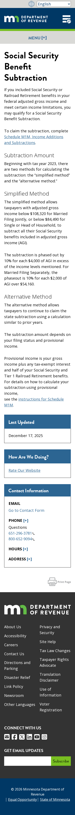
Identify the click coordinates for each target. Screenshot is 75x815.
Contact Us (14, 653)
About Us (12, 626)
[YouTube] (37, 737)
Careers (11, 644)
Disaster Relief (17, 677)
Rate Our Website (24, 470)
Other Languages (19, 704)
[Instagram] (44, 737)
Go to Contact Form (26, 510)
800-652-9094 (20, 538)
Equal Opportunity (22, 799)
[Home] (26, 18)
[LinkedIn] (29, 737)
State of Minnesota (55, 799)
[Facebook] (14, 737)
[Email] (7, 737)
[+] (25, 520)
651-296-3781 (20, 533)
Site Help (48, 641)
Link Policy (13, 686)
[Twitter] (22, 737)
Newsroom (14, 695)
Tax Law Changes (55, 650)
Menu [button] (37, 38)
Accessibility (15, 635)
